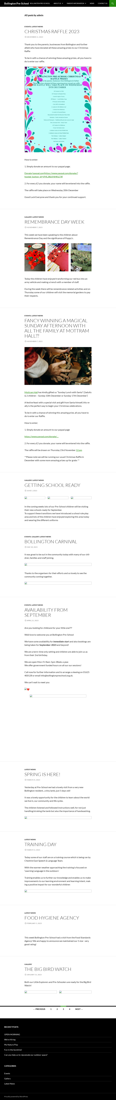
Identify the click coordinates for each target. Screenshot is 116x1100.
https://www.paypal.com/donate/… (41, 436)
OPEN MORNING (12, 1034)
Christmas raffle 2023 (51, 31)
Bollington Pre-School (16, 3)
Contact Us (102, 3)
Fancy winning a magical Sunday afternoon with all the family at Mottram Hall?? (56, 328)
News (92, 3)
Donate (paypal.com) (34, 173)
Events (27, 27)
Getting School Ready (52, 485)
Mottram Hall (31, 392)
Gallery (28, 217)
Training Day (40, 844)
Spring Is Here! (42, 774)
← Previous (39, 1009)
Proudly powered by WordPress (16, 1096)
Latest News (37, 27)
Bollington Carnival (50, 541)
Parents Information (75, 3)
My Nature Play (11, 1044)
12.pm (79, 450)
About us (57, 3)
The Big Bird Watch (47, 969)
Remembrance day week (54, 222)
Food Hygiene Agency (51, 918)
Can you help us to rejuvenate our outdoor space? (26, 1055)
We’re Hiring (9, 1039)
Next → (79, 1009)
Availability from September (46, 612)
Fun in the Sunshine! (13, 1050)
